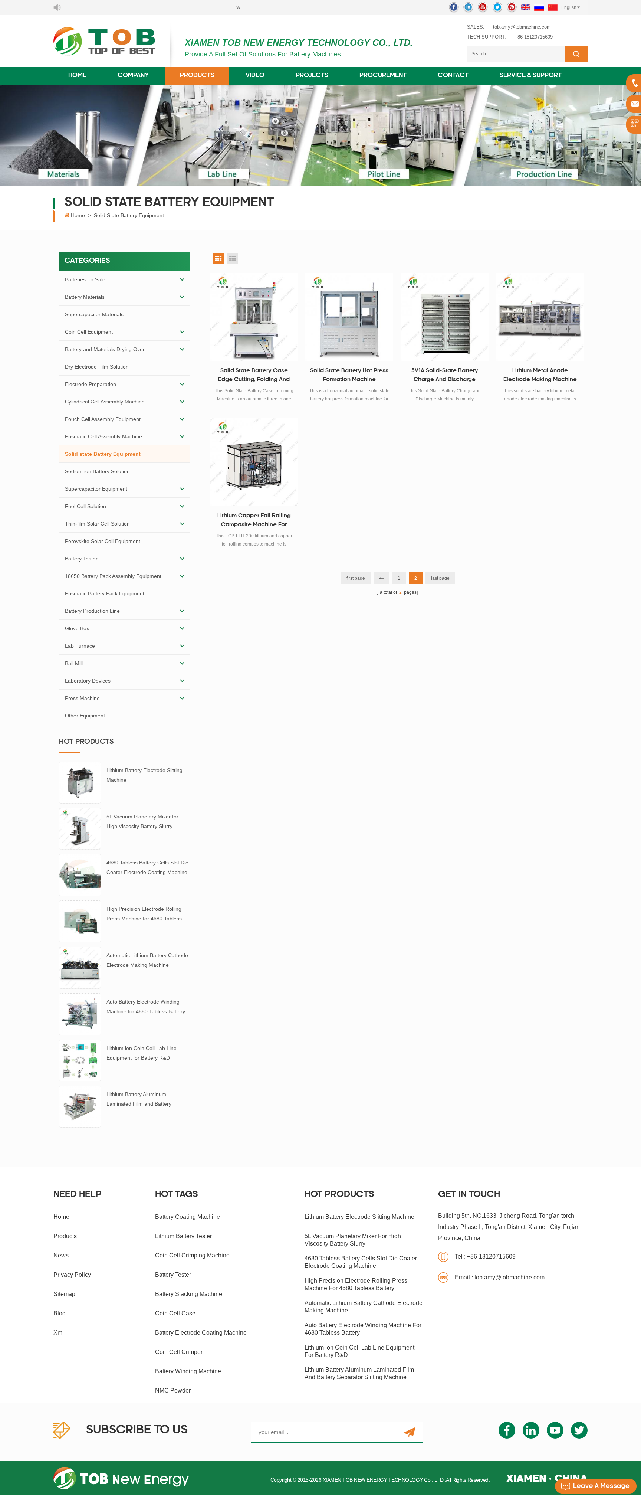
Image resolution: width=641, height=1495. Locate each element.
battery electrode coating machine (201, 1332)
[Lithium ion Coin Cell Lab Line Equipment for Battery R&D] (80, 1060)
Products (197, 76)
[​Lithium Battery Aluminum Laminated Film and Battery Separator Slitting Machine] (80, 1106)
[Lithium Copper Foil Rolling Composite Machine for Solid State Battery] (254, 462)
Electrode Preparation (90, 384)
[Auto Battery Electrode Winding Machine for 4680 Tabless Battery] (80, 1014)
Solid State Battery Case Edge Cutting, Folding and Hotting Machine (254, 376)
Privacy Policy (72, 1275)
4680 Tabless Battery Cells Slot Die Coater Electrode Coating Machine (147, 867)
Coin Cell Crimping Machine (192, 1255)
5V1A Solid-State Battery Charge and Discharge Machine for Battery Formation (444, 376)
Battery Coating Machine (187, 1217)
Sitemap (64, 1294)
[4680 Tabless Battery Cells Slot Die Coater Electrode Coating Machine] (80, 874)
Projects (312, 76)
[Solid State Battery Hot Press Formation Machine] (349, 317)
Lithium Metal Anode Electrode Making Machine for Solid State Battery (540, 376)
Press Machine (82, 698)
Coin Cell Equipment (89, 332)
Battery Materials (85, 297)
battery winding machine (188, 1371)
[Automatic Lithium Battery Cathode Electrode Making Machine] (80, 967)
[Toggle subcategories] (182, 279)
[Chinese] (553, 7)
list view (232, 258)
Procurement (383, 76)
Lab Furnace (80, 646)
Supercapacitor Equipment (96, 489)
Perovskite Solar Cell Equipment (102, 541)
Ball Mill (74, 663)
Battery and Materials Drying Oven (105, 349)
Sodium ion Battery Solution (97, 471)
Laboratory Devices (88, 681)
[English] (525, 7)
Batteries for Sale (85, 279)
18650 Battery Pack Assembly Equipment (113, 576)
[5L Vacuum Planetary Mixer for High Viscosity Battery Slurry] (80, 828)
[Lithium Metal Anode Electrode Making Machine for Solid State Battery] (540, 317)
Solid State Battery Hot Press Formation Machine (349, 375)
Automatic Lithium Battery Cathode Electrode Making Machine (147, 960)
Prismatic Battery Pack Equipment (104, 593)
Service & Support (531, 76)
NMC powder (173, 1390)
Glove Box (77, 628)
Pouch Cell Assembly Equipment (103, 419)
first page (355, 578)
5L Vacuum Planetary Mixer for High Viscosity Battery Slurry (142, 821)
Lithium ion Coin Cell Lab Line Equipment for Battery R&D (141, 1053)
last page (440, 578)
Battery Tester (81, 559)
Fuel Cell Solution (85, 506)
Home (77, 76)
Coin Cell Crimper (179, 1352)
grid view (218, 258)
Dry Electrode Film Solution (97, 367)
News (61, 1255)
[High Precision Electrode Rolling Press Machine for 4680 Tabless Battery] (80, 921)
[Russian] (539, 7)
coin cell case (175, 1313)
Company (133, 76)
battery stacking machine (188, 1294)
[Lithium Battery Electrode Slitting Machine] (80, 782)
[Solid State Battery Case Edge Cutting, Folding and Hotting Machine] (254, 317)
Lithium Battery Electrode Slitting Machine (144, 775)
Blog (59, 1313)
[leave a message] (595, 1486)
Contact (453, 76)
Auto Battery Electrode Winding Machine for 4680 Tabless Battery (145, 1006)
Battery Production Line (92, 611)
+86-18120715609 (534, 37)
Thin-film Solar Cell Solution (97, 524)
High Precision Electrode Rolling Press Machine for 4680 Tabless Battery (144, 914)
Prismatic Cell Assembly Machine (103, 436)
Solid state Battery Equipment (129, 215)
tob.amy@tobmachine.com (522, 27)
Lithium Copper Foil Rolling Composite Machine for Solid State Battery (254, 521)
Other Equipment (85, 716)
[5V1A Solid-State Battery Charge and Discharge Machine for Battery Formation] (445, 317)
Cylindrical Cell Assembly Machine (105, 402)
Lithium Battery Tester (183, 1236)
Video (255, 76)
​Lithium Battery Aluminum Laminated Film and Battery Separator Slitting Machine (138, 1100)
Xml (58, 1332)
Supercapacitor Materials (94, 314)
